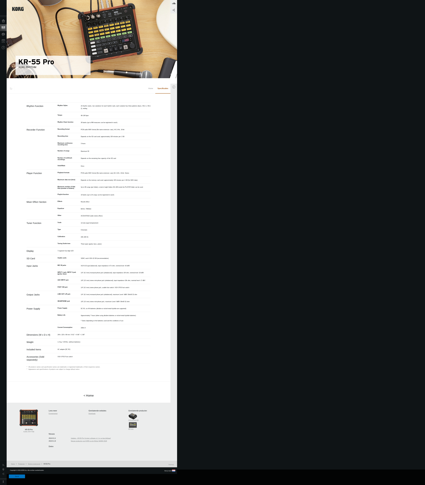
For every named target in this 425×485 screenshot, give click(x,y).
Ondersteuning (4, 47)
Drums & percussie (34, 464)
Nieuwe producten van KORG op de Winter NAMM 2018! (89, 441)
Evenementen (4, 41)
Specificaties (162, 88)
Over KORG (4, 481)
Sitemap (171, 464)
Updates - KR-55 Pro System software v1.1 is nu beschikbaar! (91, 438)
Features (4, 34)
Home (4, 21)
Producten (4, 27)
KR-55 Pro (47, 464)
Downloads (92, 413)
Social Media (4, 474)
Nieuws (4, 465)
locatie (4, 469)
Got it (17, 476)
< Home (89, 395)
